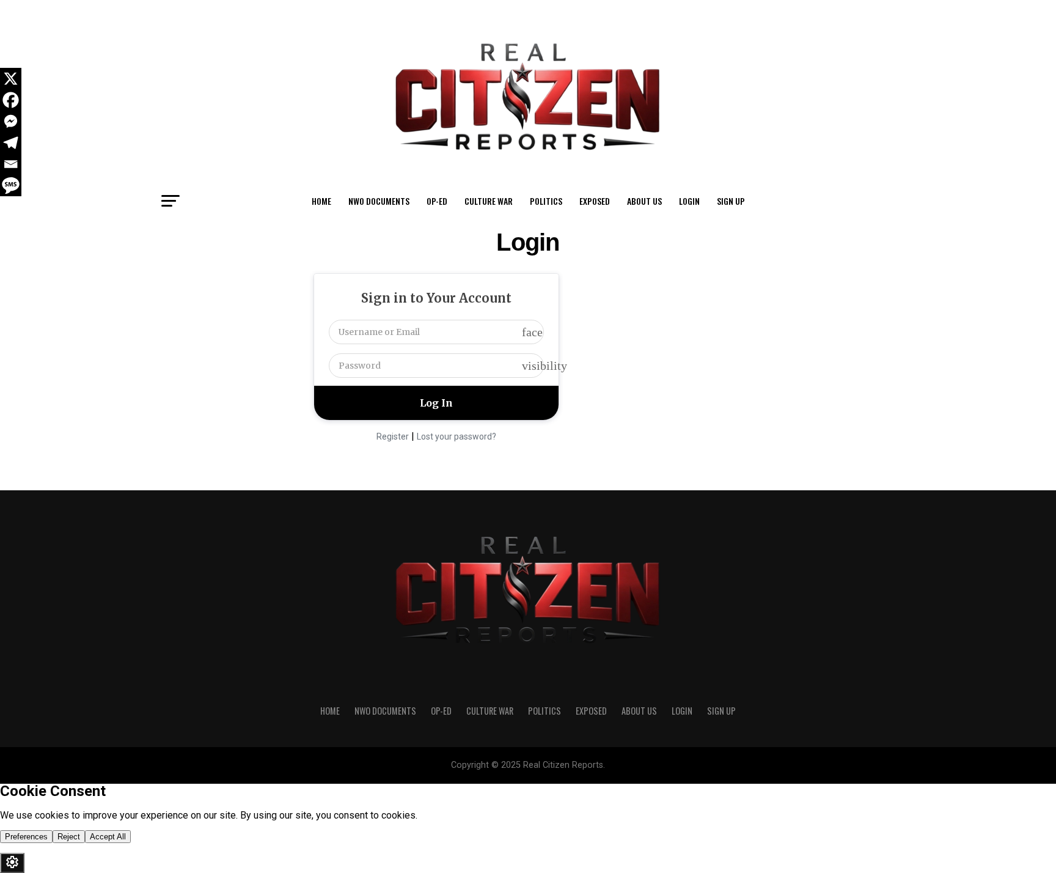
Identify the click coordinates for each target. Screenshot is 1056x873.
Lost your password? (456, 436)
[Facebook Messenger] (10, 121)
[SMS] (10, 185)
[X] (10, 78)
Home (321, 200)
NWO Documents (378, 200)
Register (392, 436)
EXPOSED (594, 200)
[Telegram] (10, 142)
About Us (644, 200)
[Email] (10, 164)
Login (689, 200)
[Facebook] (10, 100)
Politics (546, 200)
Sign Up (731, 200)
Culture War (488, 200)
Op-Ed (437, 200)
